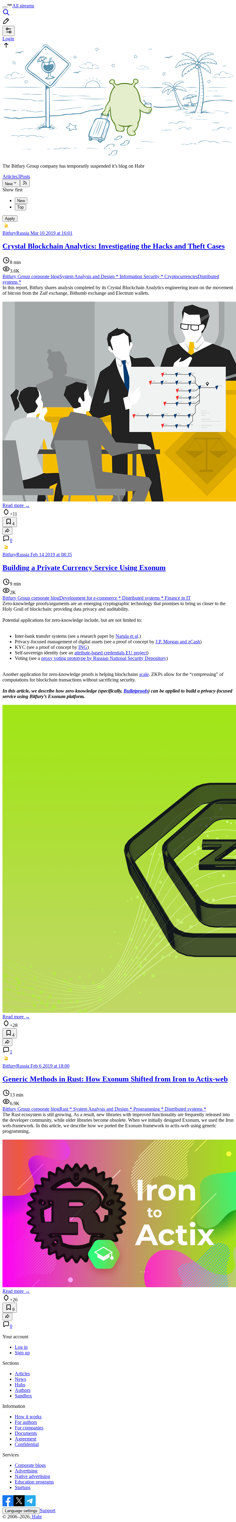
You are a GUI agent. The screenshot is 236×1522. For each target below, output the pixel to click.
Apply (10, 218)
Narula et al (127, 636)
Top (20, 207)
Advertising (26, 1470)
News (20, 1379)
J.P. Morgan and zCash (177, 641)
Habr (36, 1516)
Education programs (34, 1481)
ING (82, 647)
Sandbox (23, 1395)
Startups (22, 1487)
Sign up (22, 1352)
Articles (11, 176)
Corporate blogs (30, 1465)
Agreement (25, 1438)
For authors (26, 1422)
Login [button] (8, 38)
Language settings (21, 1510)
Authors (22, 1390)
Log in (21, 1347)
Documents (26, 1433)
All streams (23, 5)
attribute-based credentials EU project (110, 652)
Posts (25, 176)
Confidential (27, 1444)
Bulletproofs (136, 690)
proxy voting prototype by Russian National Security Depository (103, 658)
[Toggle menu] (4, 7)
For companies (29, 1427)
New (9, 184)
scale (144, 674)
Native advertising (32, 1476)
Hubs (20, 1384)
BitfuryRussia (15, 233)
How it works (28, 1416)
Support (47, 1510)
